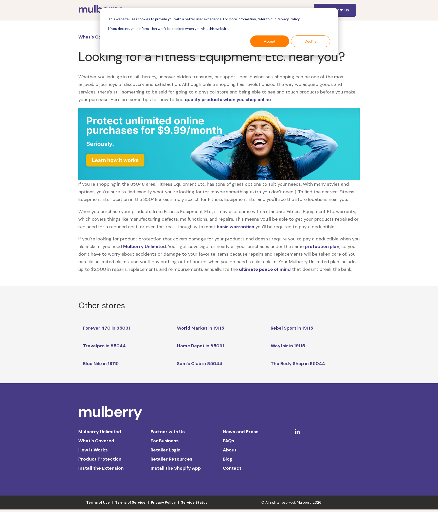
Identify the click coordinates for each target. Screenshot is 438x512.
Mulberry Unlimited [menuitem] (99, 432)
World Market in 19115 (200, 328)
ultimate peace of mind (265, 269)
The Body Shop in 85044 (298, 364)
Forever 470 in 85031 (106, 328)
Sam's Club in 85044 (199, 364)
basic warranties (235, 227)
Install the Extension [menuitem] (101, 468)
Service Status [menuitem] (194, 502)
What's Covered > (98, 37)
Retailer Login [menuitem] (165, 450)
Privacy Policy (288, 19)
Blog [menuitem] (227, 459)
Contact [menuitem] (232, 468)
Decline (311, 41)
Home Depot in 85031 (200, 346)
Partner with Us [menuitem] (168, 432)
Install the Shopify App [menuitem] (176, 468)
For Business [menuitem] (165, 441)
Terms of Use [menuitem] (98, 502)
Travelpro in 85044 (104, 346)
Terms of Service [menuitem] (130, 502)
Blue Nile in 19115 (101, 364)
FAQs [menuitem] (228, 441)
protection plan (322, 246)
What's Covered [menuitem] (96, 441)
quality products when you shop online (228, 100)
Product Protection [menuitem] (99, 459)
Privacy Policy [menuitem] (163, 502)
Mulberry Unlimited (144, 246)
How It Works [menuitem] (93, 450)
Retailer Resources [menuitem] (171, 459)
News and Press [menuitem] (241, 432)
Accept (270, 41)
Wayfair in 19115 (288, 346)
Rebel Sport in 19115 (292, 328)
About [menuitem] (229, 450)
